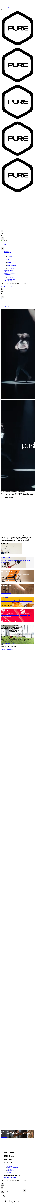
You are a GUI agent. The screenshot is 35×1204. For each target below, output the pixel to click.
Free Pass (6, 306)
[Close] (2, 1186)
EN (5, 243)
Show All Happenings (7, 649)
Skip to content (5, 7)
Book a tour (4, 1137)
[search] (24, 1190)
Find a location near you (7, 643)
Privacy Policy (15, 286)
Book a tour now (10, 1177)
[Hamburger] (1, 9)
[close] (2, 231)
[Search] (2, 238)
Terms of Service (5, 286)
